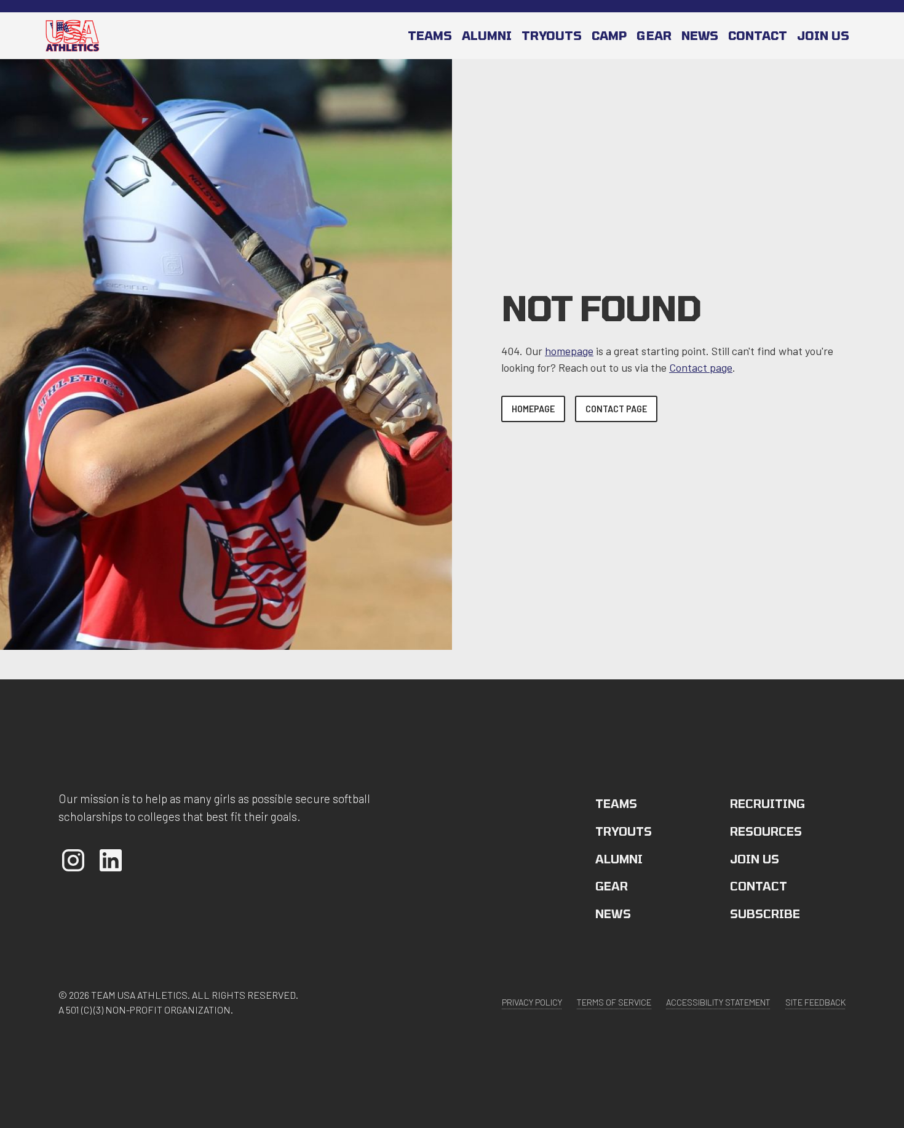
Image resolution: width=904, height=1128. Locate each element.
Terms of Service (614, 1002)
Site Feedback (815, 1002)
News (699, 35)
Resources (766, 831)
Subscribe (765, 913)
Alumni (487, 35)
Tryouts (551, 35)
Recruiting (767, 803)
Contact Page (616, 409)
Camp (609, 35)
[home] (72, 35)
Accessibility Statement (718, 1002)
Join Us (754, 859)
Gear (654, 35)
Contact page (700, 367)
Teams (430, 35)
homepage (569, 351)
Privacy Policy (532, 1002)
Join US (823, 35)
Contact (757, 35)
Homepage (533, 409)
